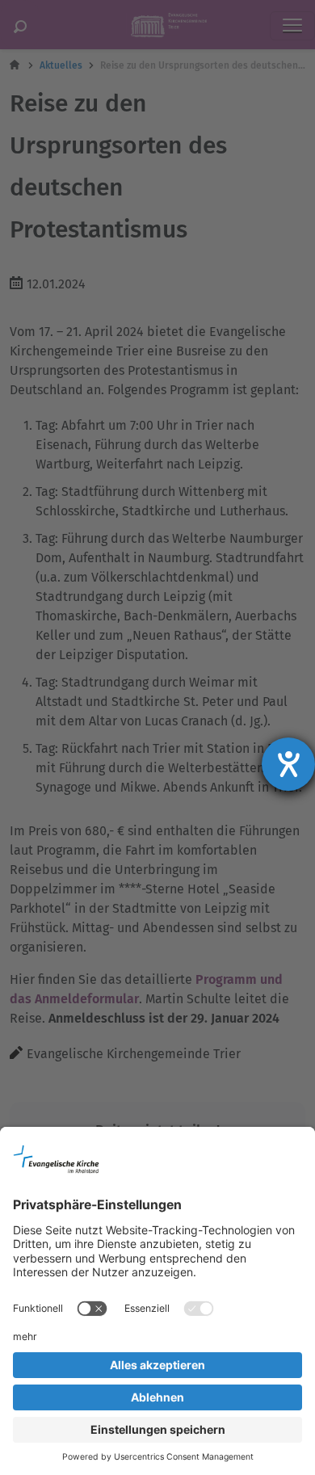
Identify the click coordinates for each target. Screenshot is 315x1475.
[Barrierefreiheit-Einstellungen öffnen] (288, 764)
